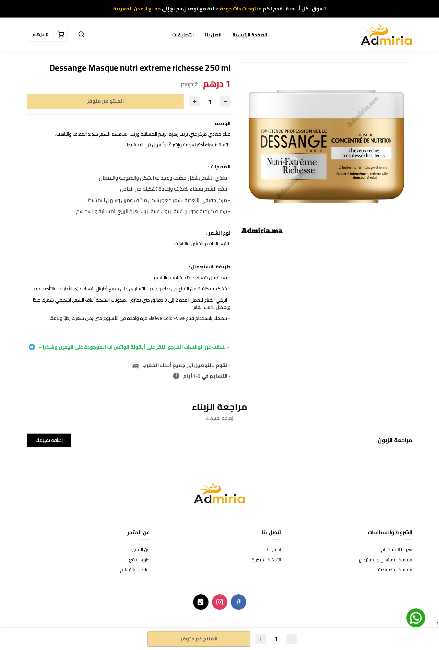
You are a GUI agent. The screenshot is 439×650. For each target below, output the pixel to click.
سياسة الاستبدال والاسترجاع (385, 560)
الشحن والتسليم (135, 570)
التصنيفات (183, 35)
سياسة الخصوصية (395, 570)
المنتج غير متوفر (105, 101)
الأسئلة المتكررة (266, 560)
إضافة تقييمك (49, 440)
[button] (81, 35)
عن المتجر (141, 549)
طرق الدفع (139, 560)
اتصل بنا (213, 35)
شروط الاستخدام (396, 549)
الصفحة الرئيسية (250, 35)
